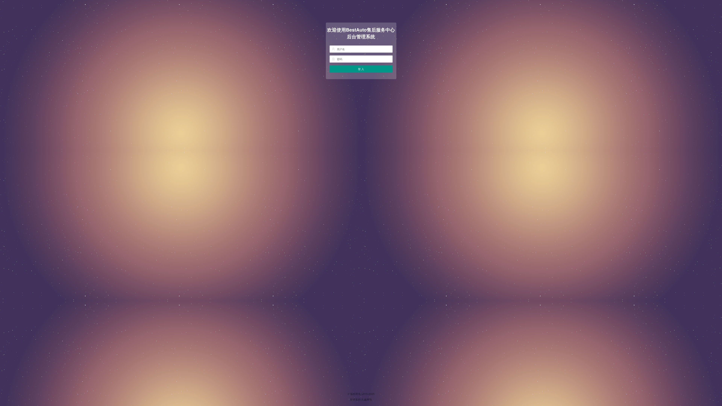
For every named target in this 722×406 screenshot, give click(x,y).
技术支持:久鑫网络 (361, 399)
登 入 (361, 69)
